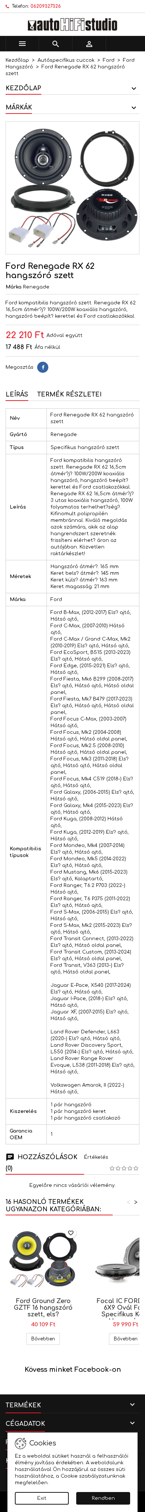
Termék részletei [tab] (69, 394)
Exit (41, 1498)
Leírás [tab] (17, 394)
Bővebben (45, 1338)
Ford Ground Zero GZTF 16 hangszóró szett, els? (43, 1308)
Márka (14, 287)
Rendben (103, 1498)
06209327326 (45, 6)
